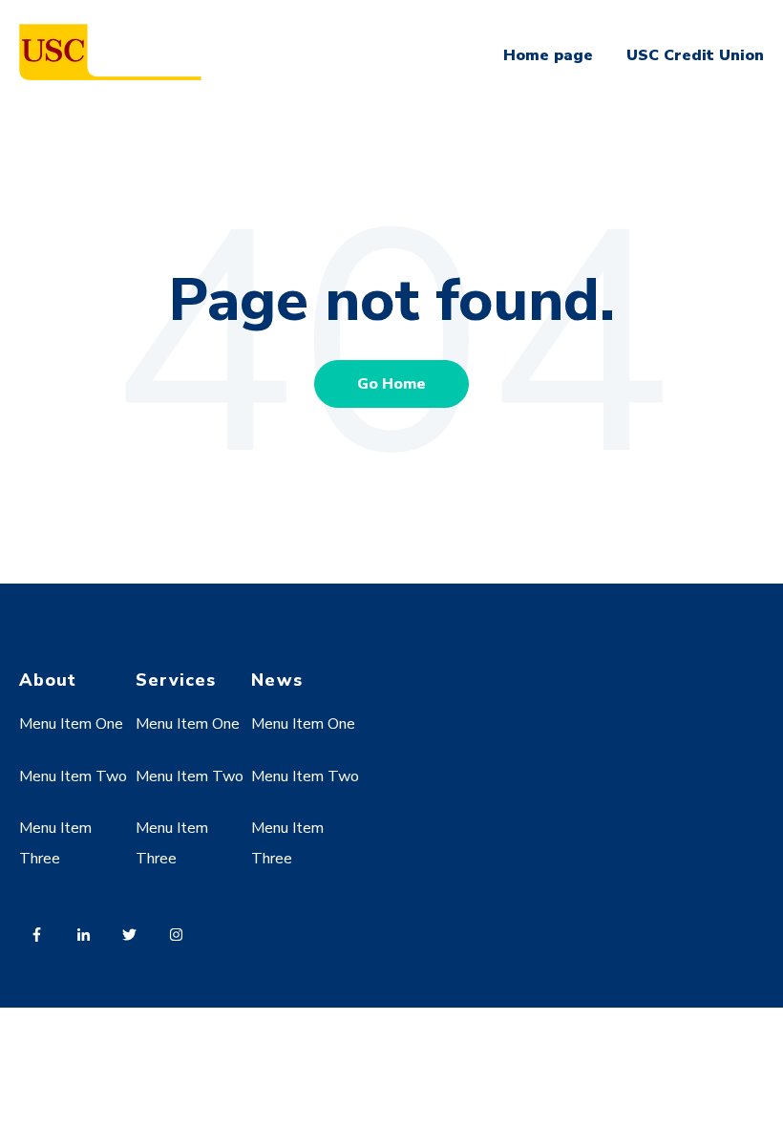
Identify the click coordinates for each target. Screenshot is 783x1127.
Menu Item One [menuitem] (71, 723)
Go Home (391, 383)
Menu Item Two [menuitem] (73, 776)
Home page (548, 55)
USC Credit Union (695, 55)
